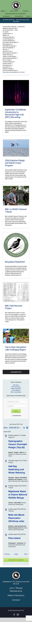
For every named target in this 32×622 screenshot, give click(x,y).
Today (16, 554)
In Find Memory (16, 390)
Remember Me (17, 415)
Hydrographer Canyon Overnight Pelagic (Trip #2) (17, 444)
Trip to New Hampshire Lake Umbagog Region (15, 348)
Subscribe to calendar (16, 560)
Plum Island (14, 537)
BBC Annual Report (16, 392)
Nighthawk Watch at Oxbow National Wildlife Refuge (17, 494)
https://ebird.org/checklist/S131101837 (14, 72)
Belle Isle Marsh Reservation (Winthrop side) (16, 518)
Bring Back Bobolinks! (15, 262)
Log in (16, 411)
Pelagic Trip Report (16, 388)
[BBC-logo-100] (16, 1)
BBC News (16, 385)
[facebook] (14, 615)
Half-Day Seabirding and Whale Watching (16, 469)
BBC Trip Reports (16, 387)
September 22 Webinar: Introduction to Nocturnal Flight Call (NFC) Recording (15, 113)
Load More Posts (16, 372)
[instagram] (18, 615)
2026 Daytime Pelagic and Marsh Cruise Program (15, 163)
